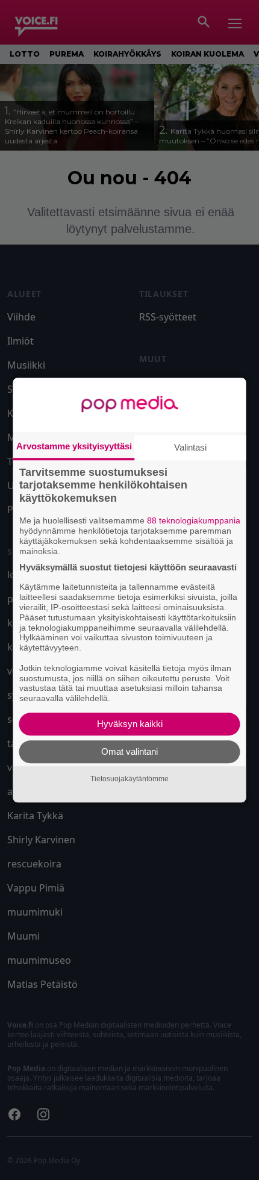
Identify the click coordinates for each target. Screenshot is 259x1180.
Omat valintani (129, 751)
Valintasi (190, 447)
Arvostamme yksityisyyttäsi (74, 446)
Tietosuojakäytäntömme (129, 779)
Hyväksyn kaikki (130, 724)
